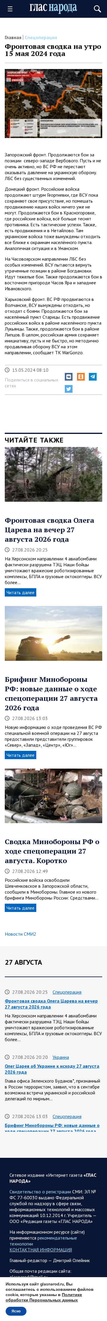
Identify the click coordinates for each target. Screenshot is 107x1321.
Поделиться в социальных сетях (31, 383)
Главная (13, 37)
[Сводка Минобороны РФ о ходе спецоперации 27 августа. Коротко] (53, 798)
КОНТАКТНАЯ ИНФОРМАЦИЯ (41, 1250)
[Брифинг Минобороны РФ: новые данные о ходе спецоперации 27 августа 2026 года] (53, 635)
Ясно (16, 1311)
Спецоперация (41, 37)
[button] (69, 377)
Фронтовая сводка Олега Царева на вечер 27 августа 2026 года (49, 529)
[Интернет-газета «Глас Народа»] (53, 9)
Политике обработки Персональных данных (44, 1297)
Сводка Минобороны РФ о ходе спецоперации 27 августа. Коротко (52, 851)
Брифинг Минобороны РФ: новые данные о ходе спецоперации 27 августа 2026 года (51, 693)
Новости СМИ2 (20, 934)
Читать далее (20, 592)
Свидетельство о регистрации (40, 1192)
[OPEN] (12, 9)
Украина (61, 1057)
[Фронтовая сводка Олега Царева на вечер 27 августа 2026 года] (53, 476)
